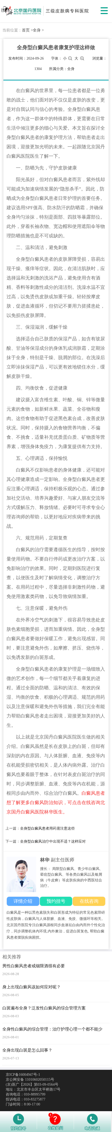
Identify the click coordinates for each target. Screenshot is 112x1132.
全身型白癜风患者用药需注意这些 (47, 828)
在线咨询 (89, 901)
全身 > (38, 30)
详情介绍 (23, 901)
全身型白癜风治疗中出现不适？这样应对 (53, 841)
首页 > (27, 30)
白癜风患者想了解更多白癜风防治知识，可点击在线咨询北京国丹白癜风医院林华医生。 (56, 803)
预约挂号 (56, 901)
